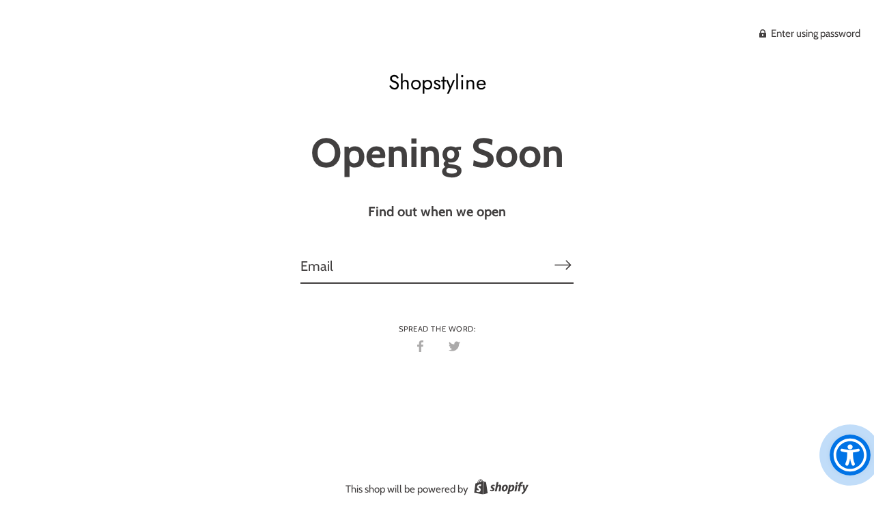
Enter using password (814, 33)
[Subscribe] (563, 265)
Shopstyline (437, 82)
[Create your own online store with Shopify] (499, 489)
